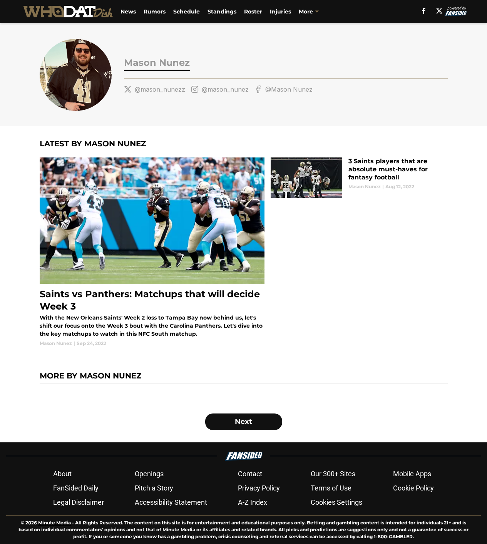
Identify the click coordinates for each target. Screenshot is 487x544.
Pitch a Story (154, 488)
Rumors (155, 11)
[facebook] (423, 11)
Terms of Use (331, 488)
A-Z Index (252, 502)
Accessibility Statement (171, 502)
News (128, 11)
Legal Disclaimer (78, 502)
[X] (439, 11)
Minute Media (54, 523)
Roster (253, 11)
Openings (149, 474)
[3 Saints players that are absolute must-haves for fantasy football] (359, 177)
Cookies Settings (336, 502)
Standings (222, 11)
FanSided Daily (76, 488)
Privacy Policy (259, 488)
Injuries (280, 11)
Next (243, 421)
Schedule (186, 11)
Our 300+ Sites (333, 474)
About (62, 474)
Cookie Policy (413, 488)
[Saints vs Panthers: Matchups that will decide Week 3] (152, 252)
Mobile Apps (412, 474)
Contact (250, 474)
